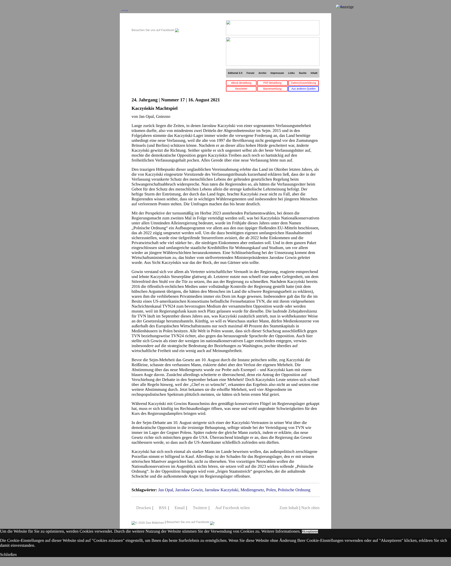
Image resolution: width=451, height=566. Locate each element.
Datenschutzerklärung (303, 83)
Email (180, 507)
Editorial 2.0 (235, 73)
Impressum (277, 73)
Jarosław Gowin (188, 489)
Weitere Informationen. (281, 531)
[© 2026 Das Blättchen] (148, 522)
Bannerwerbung (272, 88)
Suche (303, 73)
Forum (250, 73)
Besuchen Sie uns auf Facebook (153, 30)
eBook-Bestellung (241, 83)
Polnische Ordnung (294, 489)
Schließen (8, 554)
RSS (163, 507)
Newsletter (241, 88)
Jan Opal (165, 489)
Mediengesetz (252, 489)
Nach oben (310, 507)
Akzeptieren (310, 531)
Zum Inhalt (288, 507)
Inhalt (314, 73)
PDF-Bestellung (272, 83)
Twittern (200, 507)
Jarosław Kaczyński (221, 489)
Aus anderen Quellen (304, 88)
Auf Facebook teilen (232, 507)
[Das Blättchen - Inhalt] (155, 22)
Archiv (262, 73)
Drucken (143, 507)
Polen (271, 489)
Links (291, 73)
